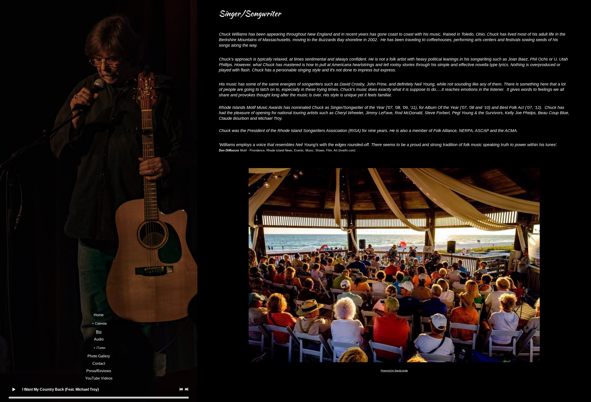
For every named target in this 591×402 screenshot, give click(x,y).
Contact (98, 363)
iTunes (101, 348)
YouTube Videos (98, 378)
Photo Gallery (98, 356)
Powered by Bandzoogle (394, 370)
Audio (99, 339)
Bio (99, 332)
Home (99, 315)
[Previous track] (181, 389)
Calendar (101, 323)
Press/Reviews (98, 371)
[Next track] (186, 389)
